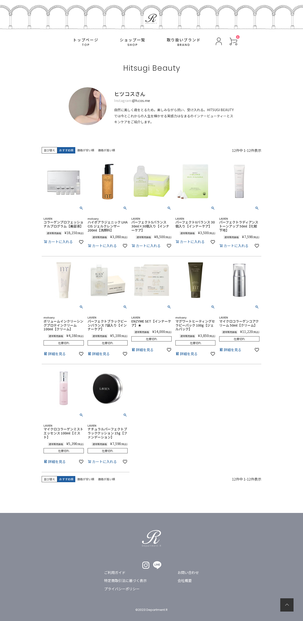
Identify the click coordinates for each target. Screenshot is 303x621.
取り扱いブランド (184, 42)
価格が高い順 (106, 150)
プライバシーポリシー (122, 588)
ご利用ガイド (114, 572)
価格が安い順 (85, 150)
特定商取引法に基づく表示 (125, 580)
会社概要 (185, 580)
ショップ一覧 (132, 42)
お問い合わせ (188, 572)
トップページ (85, 42)
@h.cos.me (141, 100)
